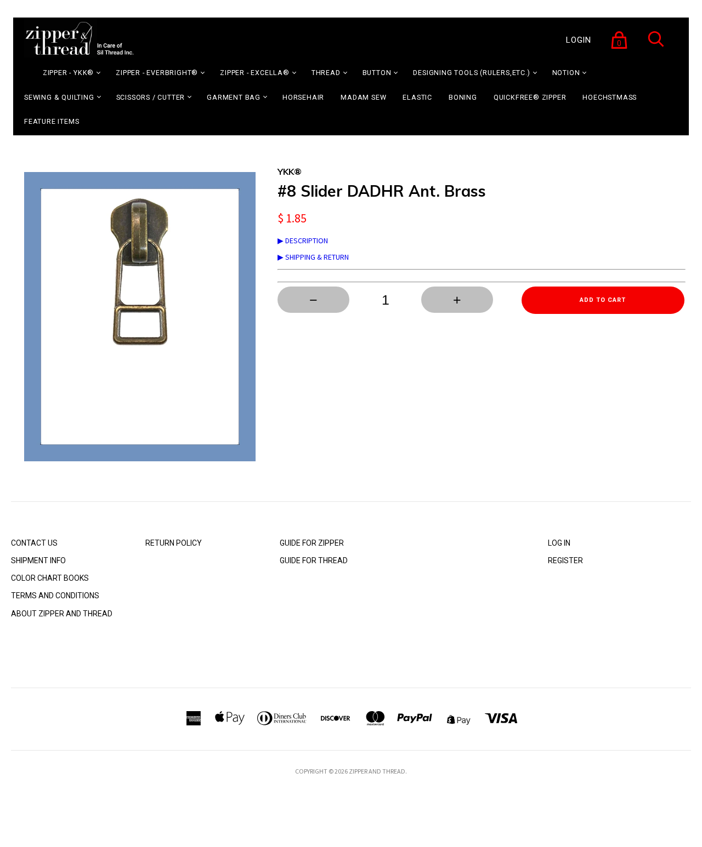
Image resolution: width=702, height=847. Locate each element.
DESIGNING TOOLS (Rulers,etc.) (471, 72)
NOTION (566, 72)
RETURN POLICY (173, 543)
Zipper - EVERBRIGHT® (157, 72)
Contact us (34, 543)
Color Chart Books (50, 578)
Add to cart (603, 300)
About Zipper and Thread (61, 613)
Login (578, 40)
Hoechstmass (609, 97)
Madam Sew (363, 97)
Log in (559, 543)
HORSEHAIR (303, 97)
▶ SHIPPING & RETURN (313, 257)
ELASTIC (417, 97)
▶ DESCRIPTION (303, 240)
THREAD (326, 72)
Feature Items (51, 121)
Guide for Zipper (312, 543)
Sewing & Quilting (59, 97)
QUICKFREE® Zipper (530, 97)
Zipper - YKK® (68, 72)
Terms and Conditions (55, 595)
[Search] (656, 46)
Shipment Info (38, 560)
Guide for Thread (314, 560)
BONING (463, 97)
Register (565, 560)
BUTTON (377, 72)
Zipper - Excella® (255, 72)
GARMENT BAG (234, 97)
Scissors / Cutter (150, 97)
